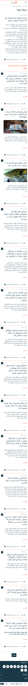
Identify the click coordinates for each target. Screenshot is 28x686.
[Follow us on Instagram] (25, 670)
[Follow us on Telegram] (14, 666)
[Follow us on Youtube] (7, 666)
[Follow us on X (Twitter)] (11, 666)
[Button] (23, 59)
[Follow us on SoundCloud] (4, 666)
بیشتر (14, 655)
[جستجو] (25, 684)
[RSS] (22, 666)
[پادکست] (6, 684)
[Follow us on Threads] (22, 670)
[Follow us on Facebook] (18, 666)
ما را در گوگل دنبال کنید (16, 684)
